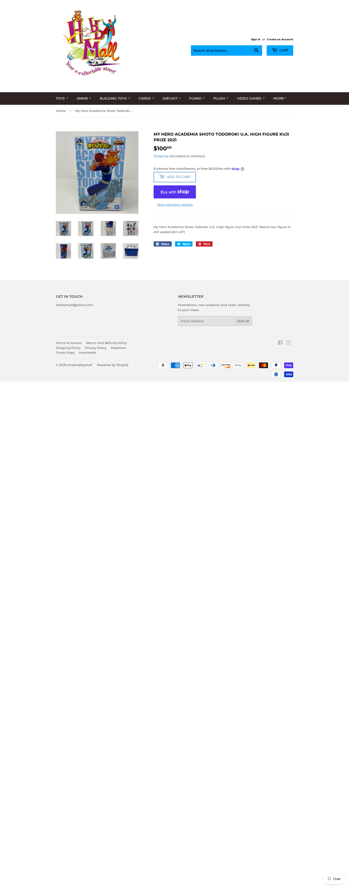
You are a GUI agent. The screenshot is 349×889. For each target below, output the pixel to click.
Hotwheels (87, 352)
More (278, 98)
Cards (145, 98)
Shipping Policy (68, 348)
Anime (83, 98)
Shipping (161, 156)
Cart (283, 50)
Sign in (255, 39)
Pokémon (118, 348)
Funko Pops (65, 352)
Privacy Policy (95, 348)
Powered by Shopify (112, 365)
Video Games (249, 98)
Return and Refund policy (106, 343)
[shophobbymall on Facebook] (280, 343)
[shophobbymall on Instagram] (288, 343)
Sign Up (243, 321)
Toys (61, 98)
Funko (196, 98)
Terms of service (68, 343)
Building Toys (114, 98)
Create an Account (280, 39)
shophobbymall (79, 365)
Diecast (170, 98)
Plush (219, 98)
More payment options (175, 204)
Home (61, 111)
